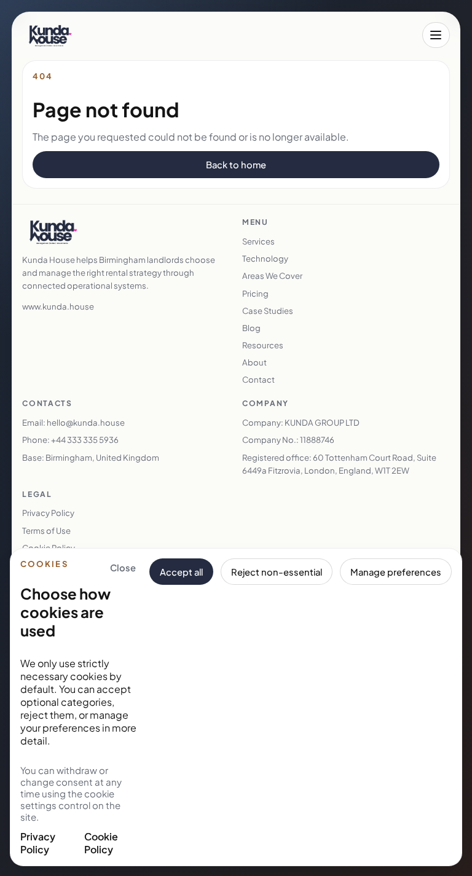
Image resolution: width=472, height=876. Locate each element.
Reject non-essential (276, 571)
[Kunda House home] (50, 35)
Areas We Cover (272, 275)
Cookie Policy (101, 843)
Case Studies (267, 310)
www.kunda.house (58, 306)
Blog (251, 328)
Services (258, 241)
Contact (258, 379)
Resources (262, 345)
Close (123, 567)
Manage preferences (395, 571)
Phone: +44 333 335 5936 (70, 439)
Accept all (181, 571)
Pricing (255, 293)
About (254, 362)
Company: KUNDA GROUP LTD (301, 422)
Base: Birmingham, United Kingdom (90, 457)
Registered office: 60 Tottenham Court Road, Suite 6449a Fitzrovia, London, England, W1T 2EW (339, 463)
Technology (265, 258)
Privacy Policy (37, 843)
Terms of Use (46, 530)
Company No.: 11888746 (288, 439)
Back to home (236, 164)
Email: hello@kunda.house (73, 422)
